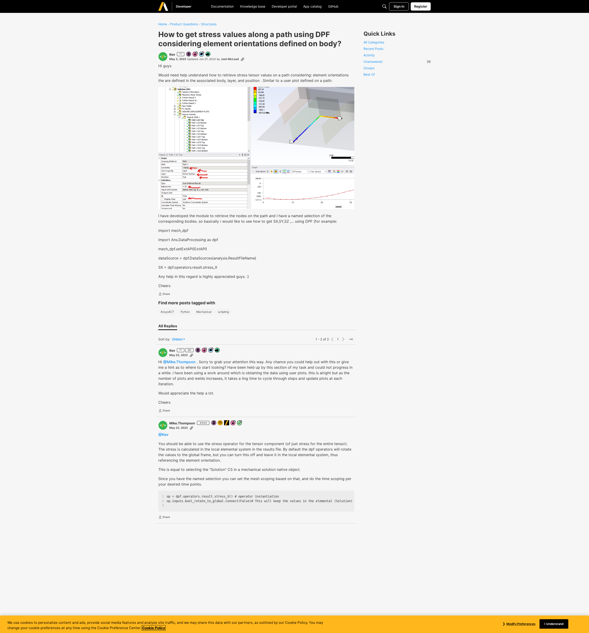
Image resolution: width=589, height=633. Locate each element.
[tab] (168, 326)
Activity (369, 55)
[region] (294, 624)
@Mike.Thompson (179, 362)
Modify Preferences (520, 624)
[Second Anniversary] (195, 54)
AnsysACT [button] (167, 312)
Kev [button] (172, 54)
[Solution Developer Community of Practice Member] (220, 423)
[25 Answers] (240, 423)
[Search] (384, 6)
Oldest (177, 339)
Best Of (369, 74)
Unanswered (397, 61)
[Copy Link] (242, 59)
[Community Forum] (180, 6)
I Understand (553, 624)
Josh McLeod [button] (230, 59)
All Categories (374, 42)
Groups (369, 68)
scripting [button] (223, 312)
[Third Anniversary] (233, 423)
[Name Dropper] (189, 54)
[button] (162, 56)
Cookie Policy (153, 628)
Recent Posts (373, 49)
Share (164, 294)
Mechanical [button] (203, 312)
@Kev (163, 434)
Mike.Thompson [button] (182, 423)
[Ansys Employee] (227, 423)
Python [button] (185, 312)
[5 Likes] (208, 54)
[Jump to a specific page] (350, 339)
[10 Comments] (202, 54)
